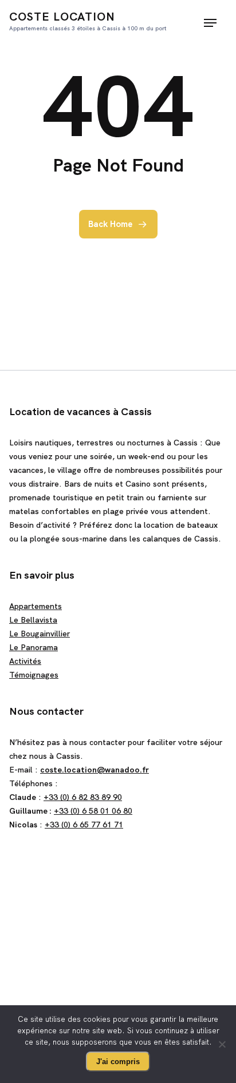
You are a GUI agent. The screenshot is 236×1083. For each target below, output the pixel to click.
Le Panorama (33, 647)
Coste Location (87, 20)
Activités (25, 661)
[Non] (221, 1044)
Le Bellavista (33, 620)
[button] (210, 23)
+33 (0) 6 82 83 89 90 (83, 797)
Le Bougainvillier (39, 633)
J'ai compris (118, 1061)
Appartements (35, 606)
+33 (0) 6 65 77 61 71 (84, 824)
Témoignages (33, 675)
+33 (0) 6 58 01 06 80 (93, 811)
